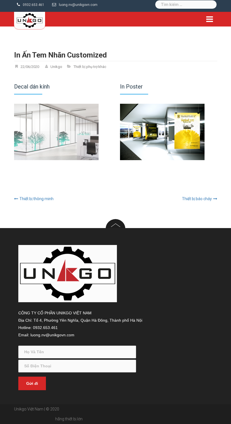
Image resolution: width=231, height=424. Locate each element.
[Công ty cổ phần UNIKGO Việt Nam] (29, 20)
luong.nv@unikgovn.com (78, 5)
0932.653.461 (33, 5)
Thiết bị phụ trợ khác (90, 67)
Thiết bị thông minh (36, 198)
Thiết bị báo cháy (197, 198)
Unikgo (56, 67)
